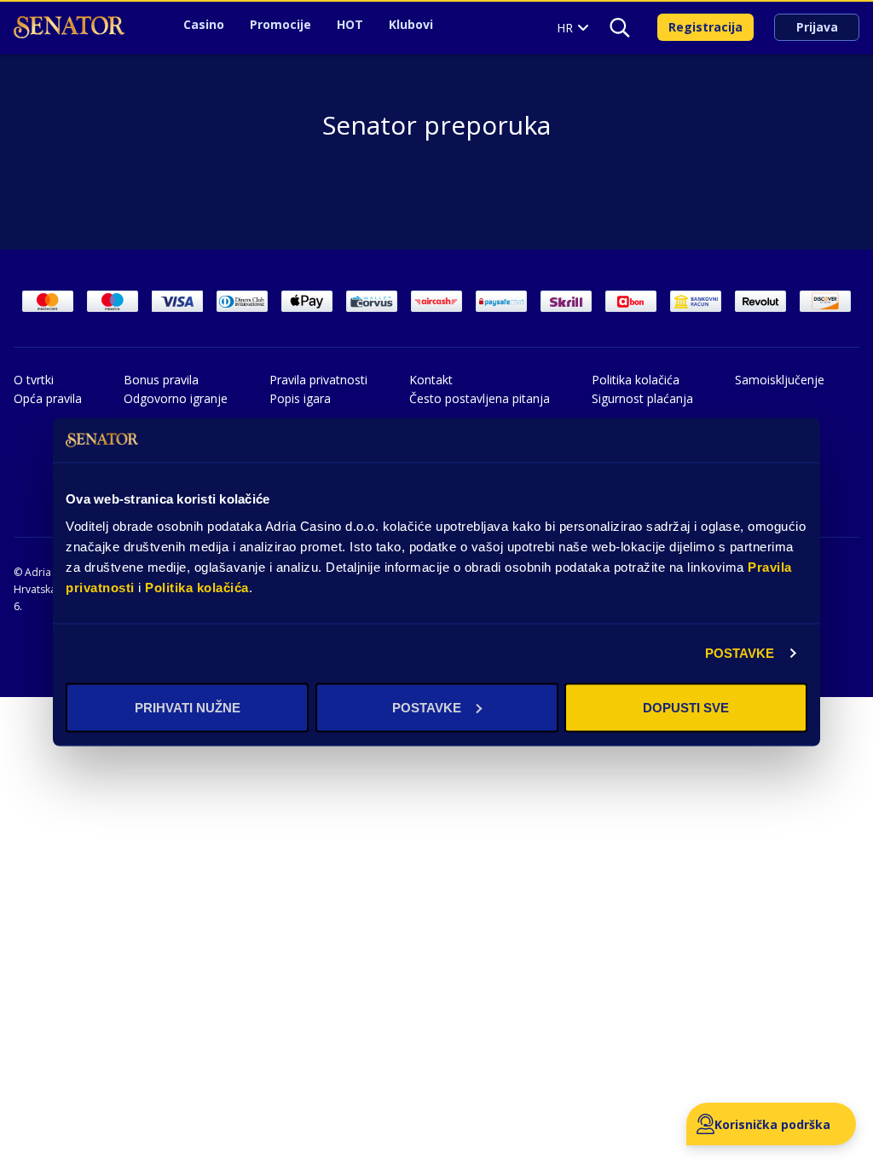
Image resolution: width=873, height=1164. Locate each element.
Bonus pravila (161, 380)
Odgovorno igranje (176, 398)
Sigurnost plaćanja (642, 398)
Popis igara (300, 398)
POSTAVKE (740, 653)
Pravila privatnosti (318, 380)
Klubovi (411, 24)
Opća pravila (48, 398)
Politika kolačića (197, 586)
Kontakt (431, 380)
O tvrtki (34, 380)
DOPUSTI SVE (686, 707)
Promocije (280, 24)
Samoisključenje (779, 380)
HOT (350, 24)
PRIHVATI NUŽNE (187, 707)
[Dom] (69, 27)
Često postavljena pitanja (479, 398)
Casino (203, 24)
